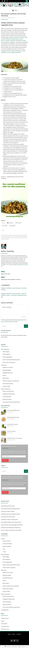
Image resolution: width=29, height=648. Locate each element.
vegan (14, 237)
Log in (2, 621)
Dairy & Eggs (6, 351)
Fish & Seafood (6, 354)
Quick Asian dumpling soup (13, 410)
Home (9, 634)
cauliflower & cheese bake (7, 50)
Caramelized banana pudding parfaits (10, 508)
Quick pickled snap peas (12, 424)
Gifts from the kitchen (8, 391)
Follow (5, 460)
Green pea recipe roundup (7, 511)
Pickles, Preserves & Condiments (11, 381)
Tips (4, 549)
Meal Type (3, 365)
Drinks (4, 375)
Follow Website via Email (9, 446)
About (13, 634)
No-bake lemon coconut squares (14, 438)
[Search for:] (12, 326)
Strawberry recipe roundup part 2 (9, 519)
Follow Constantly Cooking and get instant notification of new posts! (13, 477)
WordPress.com (5, 629)
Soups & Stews (6, 386)
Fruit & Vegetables (9, 235)
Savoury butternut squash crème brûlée (11, 530)
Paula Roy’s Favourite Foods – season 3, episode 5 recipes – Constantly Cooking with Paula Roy (13, 295)
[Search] (27, 1)
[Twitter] (2, 1)
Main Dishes (15, 235)
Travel (4, 551)
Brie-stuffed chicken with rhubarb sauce (11, 522)
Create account (5, 618)
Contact (19, 634)
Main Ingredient (5, 349)
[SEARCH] (26, 326)
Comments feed (5, 626)
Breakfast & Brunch (8, 372)
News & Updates (7, 546)
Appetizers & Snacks (8, 367)
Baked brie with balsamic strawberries (10, 527)
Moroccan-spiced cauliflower (8, 40)
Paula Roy (4, 17)
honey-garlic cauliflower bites (20, 37)
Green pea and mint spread (8, 516)
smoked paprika (23, 236)
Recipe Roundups (7, 399)
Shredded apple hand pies (13, 417)
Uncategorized (4, 610)
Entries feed (4, 623)
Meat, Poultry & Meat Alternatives (11, 359)
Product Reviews (7, 396)
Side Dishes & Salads (23, 235)
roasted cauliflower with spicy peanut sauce (12, 39)
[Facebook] (7, 1)
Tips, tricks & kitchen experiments (11, 402)
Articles (3, 538)
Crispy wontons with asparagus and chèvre (12, 525)
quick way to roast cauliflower (12, 236)
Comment (23, 316)
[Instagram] (5, 1)
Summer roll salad (11, 431)
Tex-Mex (11, 237)
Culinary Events (6, 541)
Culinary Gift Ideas (7, 543)
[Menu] (13, 10)
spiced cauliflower (5, 237)
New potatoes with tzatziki (8, 506)
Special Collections (5, 389)
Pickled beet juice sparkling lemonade (10, 514)
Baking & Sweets (7, 370)
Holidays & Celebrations (9, 394)
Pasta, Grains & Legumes (9, 362)
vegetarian (18, 237)
